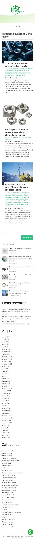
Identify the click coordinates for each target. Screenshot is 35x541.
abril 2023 (5, 435)
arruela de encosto (10, 194)
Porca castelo (6, 500)
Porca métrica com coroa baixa (11, 512)
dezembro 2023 (7, 415)
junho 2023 (5, 430)
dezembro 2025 (7, 356)
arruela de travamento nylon (11, 460)
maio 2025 (5, 374)
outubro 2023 (6, 420)
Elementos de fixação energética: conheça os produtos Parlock (16, 187)
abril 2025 (5, 376)
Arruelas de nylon (7, 465)
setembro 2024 (7, 393)
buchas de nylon (7, 470)
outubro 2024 (6, 391)
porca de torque (7, 502)
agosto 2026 (6, 337)
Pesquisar (5, 234)
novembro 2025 (7, 359)
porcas (4, 517)
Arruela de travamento (9, 458)
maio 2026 (5, 344)
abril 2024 (5, 406)
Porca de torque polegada (10, 505)
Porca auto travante (22, 72)
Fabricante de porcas (10, 72)
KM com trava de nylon (9, 487)
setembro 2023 (7, 423)
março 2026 (6, 349)
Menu (18, 26)
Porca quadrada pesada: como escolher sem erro (17, 316)
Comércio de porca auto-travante (12, 473)
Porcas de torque (26, 73)
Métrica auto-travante (9, 490)
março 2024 (6, 408)
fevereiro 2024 (6, 410)
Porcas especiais (9, 75)
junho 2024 (5, 401)
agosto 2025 (6, 366)
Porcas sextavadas (20, 75)
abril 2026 (5, 347)
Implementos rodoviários (17, 200)
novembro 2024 (7, 388)
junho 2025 (5, 371)
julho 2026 (5, 339)
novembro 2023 (7, 418)
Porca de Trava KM (8, 507)
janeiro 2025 (6, 384)
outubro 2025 (6, 361)
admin (14, 68)
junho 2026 (5, 342)
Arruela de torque (7, 453)
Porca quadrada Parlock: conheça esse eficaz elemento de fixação (17, 132)
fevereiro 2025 (6, 381)
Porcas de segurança (16, 73)
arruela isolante (6, 463)
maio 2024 (5, 403)
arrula (13, 195)
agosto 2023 (6, 425)
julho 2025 (5, 369)
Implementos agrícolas (9, 483)
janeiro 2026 (6, 354)
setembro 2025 (7, 364)
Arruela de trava (20, 194)
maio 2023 (5, 433)
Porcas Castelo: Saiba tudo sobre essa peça (16, 324)
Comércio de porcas (23, 70)
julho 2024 (5, 398)
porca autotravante (8, 497)
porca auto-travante (8, 495)
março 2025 (6, 379)
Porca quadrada (14, 202)
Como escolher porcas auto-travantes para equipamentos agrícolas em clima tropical (20, 259)
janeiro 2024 (6, 413)
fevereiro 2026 (6, 352)
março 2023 (6, 437)
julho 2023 (5, 428)
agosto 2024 (6, 396)
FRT (22, 537)
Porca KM (5, 510)
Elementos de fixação (9, 478)
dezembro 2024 (7, 386)
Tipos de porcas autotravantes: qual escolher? (16, 309)
